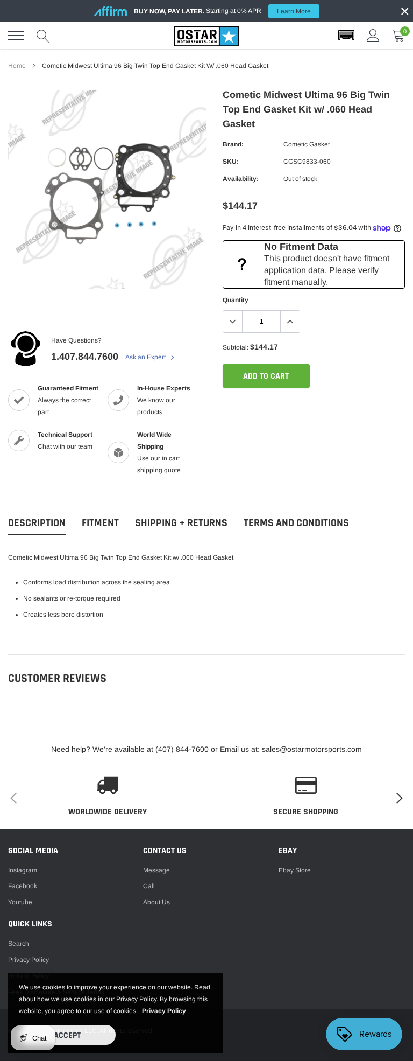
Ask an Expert (146, 357)
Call (149, 886)
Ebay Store (295, 870)
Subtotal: (235, 347)
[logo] (206, 35)
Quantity (235, 300)
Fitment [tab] (100, 523)
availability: (241, 179)
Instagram (22, 870)
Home (17, 65)
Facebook (22, 886)
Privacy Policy (28, 960)
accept (67, 1035)
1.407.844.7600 (84, 356)
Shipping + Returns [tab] (181, 523)
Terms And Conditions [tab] (296, 523)
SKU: (231, 161)
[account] (373, 35)
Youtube (20, 902)
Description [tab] (37, 523)
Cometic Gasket (306, 144)
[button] (346, 35)
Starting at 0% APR (222, 11)
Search (18, 943)
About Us (156, 902)
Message (156, 870)
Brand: (233, 144)
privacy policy (164, 1011)
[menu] (16, 35)
